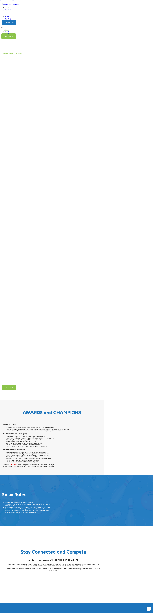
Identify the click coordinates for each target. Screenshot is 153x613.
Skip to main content (6, 1)
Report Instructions (30, 246)
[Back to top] (149, 609)
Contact (8, 10)
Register (8, 9)
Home (7, 7)
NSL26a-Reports (26, 127)
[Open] (2, 27)
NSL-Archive (13, 464)
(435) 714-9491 (9, 22)
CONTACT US (8, 387)
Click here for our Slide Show (17, 107)
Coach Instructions (30, 239)
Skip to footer (17, 1)
